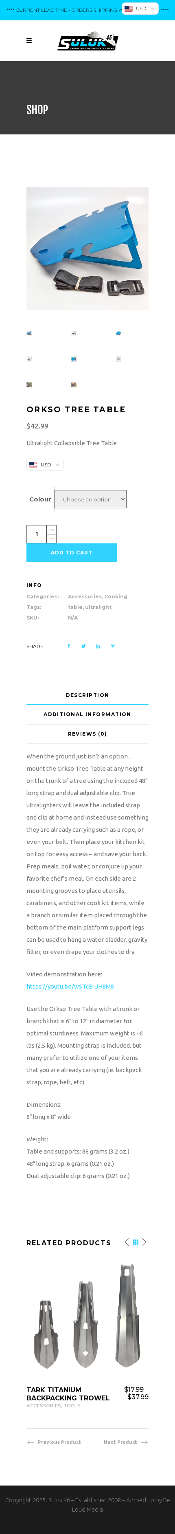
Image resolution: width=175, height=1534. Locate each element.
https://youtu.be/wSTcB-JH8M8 (70, 986)
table (75, 607)
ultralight (98, 607)
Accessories (85, 596)
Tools (72, 1406)
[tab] (87, 695)
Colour (40, 499)
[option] (87, 1333)
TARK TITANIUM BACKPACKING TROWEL (68, 1394)
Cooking (115, 596)
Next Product (120, 1442)
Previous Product (59, 1442)
